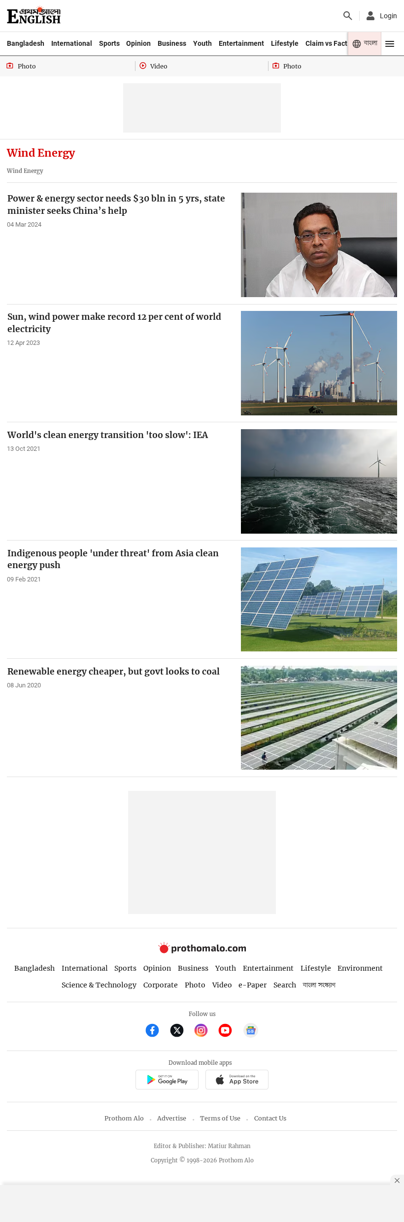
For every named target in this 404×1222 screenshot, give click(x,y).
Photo (195, 985)
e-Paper (252, 985)
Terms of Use (220, 1118)
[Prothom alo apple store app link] (236, 1081)
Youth (202, 43)
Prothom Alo (124, 1118)
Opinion (138, 43)
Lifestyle (285, 43)
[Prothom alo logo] (202, 951)
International (71, 43)
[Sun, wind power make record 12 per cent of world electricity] (319, 363)
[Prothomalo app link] (167, 1081)
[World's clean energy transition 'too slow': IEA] (319, 481)
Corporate (160, 985)
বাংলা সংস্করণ (319, 985)
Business (172, 43)
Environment (360, 968)
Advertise (171, 1118)
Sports (109, 43)
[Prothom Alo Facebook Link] (156, 1031)
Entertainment (241, 43)
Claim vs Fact (326, 43)
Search (284, 985)
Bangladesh (25, 43)
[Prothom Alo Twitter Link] (181, 1031)
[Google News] (251, 1031)
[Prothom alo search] (348, 16)
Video (222, 985)
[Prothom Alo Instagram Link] (205, 1031)
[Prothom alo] (34, 15)
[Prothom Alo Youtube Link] (229, 1031)
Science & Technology (99, 985)
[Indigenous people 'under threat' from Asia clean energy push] (319, 599)
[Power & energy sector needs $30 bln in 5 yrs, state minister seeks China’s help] (319, 245)
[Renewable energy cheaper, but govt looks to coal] (319, 718)
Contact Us (270, 1118)
